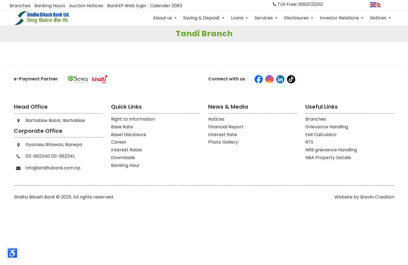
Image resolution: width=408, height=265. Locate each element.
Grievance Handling (326, 127)
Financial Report (226, 127)
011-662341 (62, 156)
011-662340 (38, 156)
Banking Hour (125, 165)
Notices (378, 18)
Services (264, 18)
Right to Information (133, 119)
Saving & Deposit (202, 18)
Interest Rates (126, 150)
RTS (309, 142)
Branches (20, 6)
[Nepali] (380, 4)
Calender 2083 (166, 6)
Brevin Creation (377, 197)
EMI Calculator (321, 134)
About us (163, 18)
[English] (373, 4)
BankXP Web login (126, 6)
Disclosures (297, 18)
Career (119, 142)
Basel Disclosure (128, 134)
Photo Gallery (223, 142)
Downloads (123, 157)
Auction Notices (86, 6)
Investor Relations (340, 18)
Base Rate (122, 127)
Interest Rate (222, 134)
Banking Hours (49, 6)
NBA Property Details (328, 157)
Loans (238, 18)
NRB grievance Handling (331, 150)
